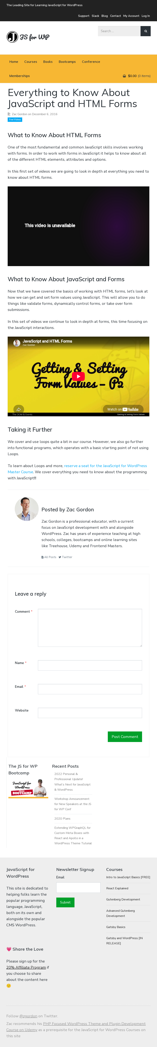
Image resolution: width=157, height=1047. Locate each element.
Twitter (66, 557)
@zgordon (28, 1016)
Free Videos (15, 119)
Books (48, 62)
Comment (24, 611)
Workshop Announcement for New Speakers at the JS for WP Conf (72, 804)
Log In (146, 16)
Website (22, 710)
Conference (91, 62)
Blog (104, 16)
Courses (30, 62)
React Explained (117, 888)
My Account (131, 16)
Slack (95, 16)
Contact (115, 16)
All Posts (49, 557)
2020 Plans (62, 819)
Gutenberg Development (123, 899)
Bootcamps (67, 62)
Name (21, 663)
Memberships (19, 76)
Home (13, 62)
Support (83, 16)
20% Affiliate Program (26, 967)
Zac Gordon (19, 114)
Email (20, 686)
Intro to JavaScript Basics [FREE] (128, 877)
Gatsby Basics (115, 927)
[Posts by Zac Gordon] (27, 510)
